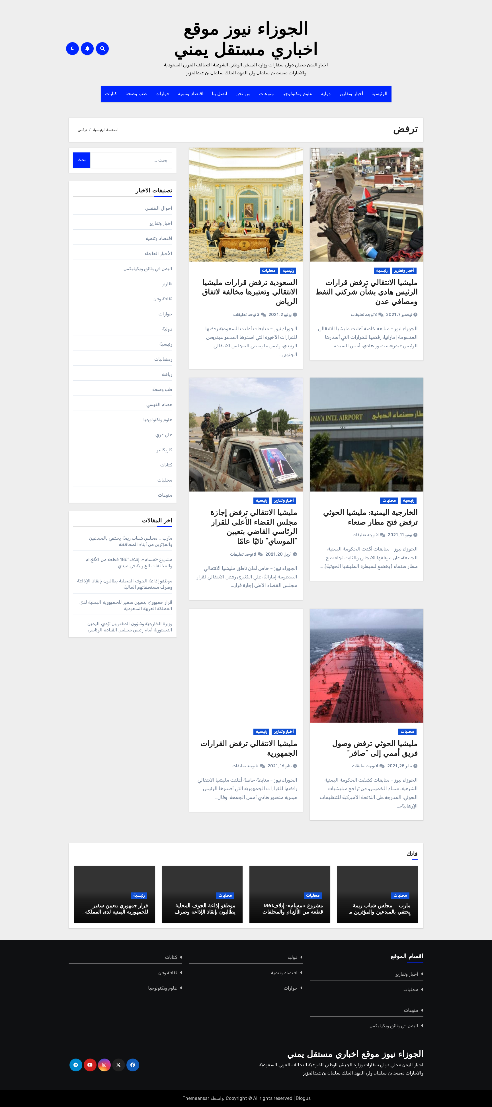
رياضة (167, 374)
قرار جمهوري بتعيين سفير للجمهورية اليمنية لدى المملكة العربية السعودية (116, 912)
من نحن (243, 94)
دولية (326, 94)
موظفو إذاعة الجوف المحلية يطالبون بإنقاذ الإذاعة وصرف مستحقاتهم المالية (205, 912)
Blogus (303, 1098)
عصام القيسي (159, 404)
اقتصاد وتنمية (190, 94)
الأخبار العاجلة (158, 253)
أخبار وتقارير (351, 94)
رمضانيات (163, 359)
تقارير (167, 283)
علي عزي (163, 434)
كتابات (111, 94)
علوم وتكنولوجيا (297, 94)
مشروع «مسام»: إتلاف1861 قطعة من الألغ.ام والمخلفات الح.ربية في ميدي (293, 912)
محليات (269, 270)
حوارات (162, 94)
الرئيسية (379, 94)
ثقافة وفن (162, 298)
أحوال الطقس (158, 208)
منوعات (266, 94)
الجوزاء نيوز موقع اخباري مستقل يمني (355, 1054)
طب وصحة (136, 94)
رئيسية (382, 270)
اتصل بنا (219, 94)
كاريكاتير (164, 449)
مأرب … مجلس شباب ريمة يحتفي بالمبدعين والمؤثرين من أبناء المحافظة (378, 912)
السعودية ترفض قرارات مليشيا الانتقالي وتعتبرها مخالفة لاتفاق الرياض (249, 292)
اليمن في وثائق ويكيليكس (148, 268)
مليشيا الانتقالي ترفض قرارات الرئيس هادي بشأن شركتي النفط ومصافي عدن (366, 292)
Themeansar (196, 1098)
